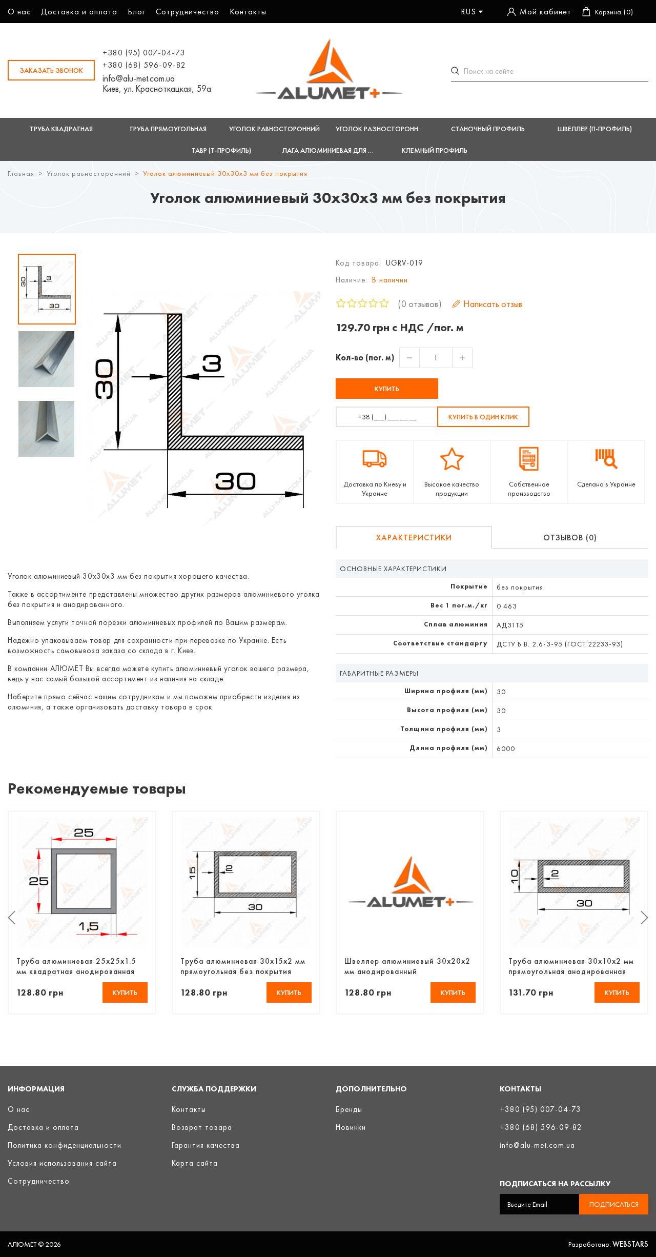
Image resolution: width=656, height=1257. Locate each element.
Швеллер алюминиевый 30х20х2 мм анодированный (407, 966)
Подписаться (614, 1204)
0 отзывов (419, 304)
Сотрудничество (187, 11)
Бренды (349, 1109)
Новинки (351, 1127)
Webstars (630, 1244)
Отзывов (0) (570, 537)
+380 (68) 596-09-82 (144, 64)
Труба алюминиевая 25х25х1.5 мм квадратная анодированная (76, 966)
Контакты (248, 11)
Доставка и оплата (79, 11)
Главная (21, 173)
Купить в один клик (483, 416)
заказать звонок (51, 70)
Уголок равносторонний (89, 173)
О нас (19, 11)
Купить (387, 388)
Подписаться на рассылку (555, 1184)
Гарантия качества (206, 1145)
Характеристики (414, 537)
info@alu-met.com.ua (138, 78)
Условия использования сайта (62, 1163)
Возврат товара (202, 1127)
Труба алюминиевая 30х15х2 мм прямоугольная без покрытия (242, 966)
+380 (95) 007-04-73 (143, 52)
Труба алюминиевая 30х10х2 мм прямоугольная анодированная (571, 966)
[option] (47, 289)
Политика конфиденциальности (64, 1145)
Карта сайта (195, 1163)
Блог (137, 11)
